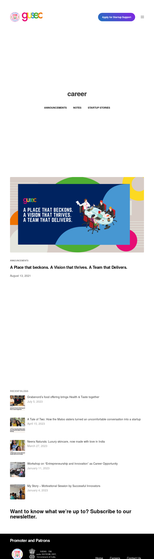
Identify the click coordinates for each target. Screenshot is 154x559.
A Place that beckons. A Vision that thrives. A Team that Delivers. (68, 267)
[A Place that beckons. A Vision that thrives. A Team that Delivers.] (77, 215)
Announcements (55, 107)
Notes (77, 107)
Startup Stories (99, 107)
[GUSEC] (26, 17)
